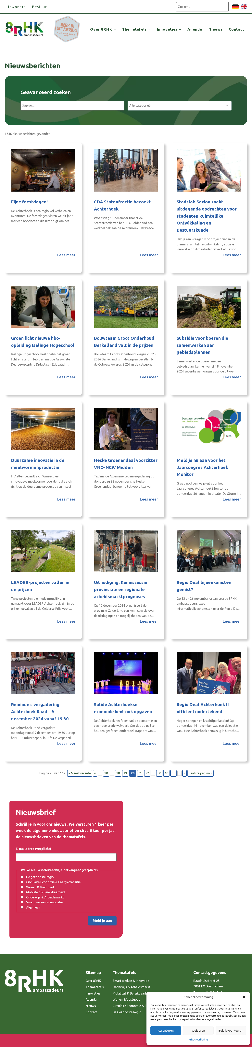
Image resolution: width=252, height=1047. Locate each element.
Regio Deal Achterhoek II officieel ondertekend (203, 708)
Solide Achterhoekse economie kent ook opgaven (123, 708)
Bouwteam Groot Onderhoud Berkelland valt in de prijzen (124, 342)
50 (173, 773)
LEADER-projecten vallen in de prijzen (40, 586)
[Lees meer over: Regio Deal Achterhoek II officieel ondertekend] (209, 673)
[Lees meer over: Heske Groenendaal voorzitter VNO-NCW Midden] (126, 429)
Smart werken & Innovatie (44, 902)
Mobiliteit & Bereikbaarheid (45, 892)
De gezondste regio (40, 877)
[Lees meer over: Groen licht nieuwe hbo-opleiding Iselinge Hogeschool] (43, 307)
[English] (244, 8)
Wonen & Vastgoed (40, 887)
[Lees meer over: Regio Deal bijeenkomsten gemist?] (209, 551)
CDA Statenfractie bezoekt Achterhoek (122, 205)
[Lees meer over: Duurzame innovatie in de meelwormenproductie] (43, 429)
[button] (244, 997)
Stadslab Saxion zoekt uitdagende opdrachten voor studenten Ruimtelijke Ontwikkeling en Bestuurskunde (207, 215)
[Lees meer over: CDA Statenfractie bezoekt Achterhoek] (126, 170)
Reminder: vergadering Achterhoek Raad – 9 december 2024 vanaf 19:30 (40, 711)
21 (140, 773)
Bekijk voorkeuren (230, 1030)
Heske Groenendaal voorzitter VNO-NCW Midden (126, 464)
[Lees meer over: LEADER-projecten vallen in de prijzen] (43, 551)
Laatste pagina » (200, 773)
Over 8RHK (93, 980)
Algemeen (33, 907)
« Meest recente (80, 773)
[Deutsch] (235, 8)
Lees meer (66, 255)
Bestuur (39, 7)
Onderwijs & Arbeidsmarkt (45, 897)
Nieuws (215, 29)
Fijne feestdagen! (29, 201)
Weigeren (198, 1030)
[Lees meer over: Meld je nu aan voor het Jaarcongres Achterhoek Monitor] (209, 429)
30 (159, 773)
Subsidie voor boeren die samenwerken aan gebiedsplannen (202, 345)
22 (147, 773)
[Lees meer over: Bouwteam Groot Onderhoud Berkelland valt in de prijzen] (126, 307)
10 (106, 773)
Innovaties (93, 993)
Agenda (194, 29)
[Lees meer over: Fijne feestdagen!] (43, 170)
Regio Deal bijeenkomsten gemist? (204, 586)
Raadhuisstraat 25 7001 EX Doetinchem (208, 983)
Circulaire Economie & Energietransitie (53, 882)
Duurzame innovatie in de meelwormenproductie (37, 464)
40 (166, 773)
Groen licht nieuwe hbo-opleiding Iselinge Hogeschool (42, 342)
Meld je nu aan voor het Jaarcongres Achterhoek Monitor (202, 467)
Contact (236, 29)
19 (125, 773)
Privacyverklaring (198, 1039)
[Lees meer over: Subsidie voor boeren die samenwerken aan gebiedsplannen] (209, 307)
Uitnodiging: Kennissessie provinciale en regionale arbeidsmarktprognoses (120, 589)
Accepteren (166, 1030)
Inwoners (17, 7)
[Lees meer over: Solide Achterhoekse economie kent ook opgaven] (126, 673)
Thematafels (95, 987)
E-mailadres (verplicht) (33, 849)
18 (118, 773)
